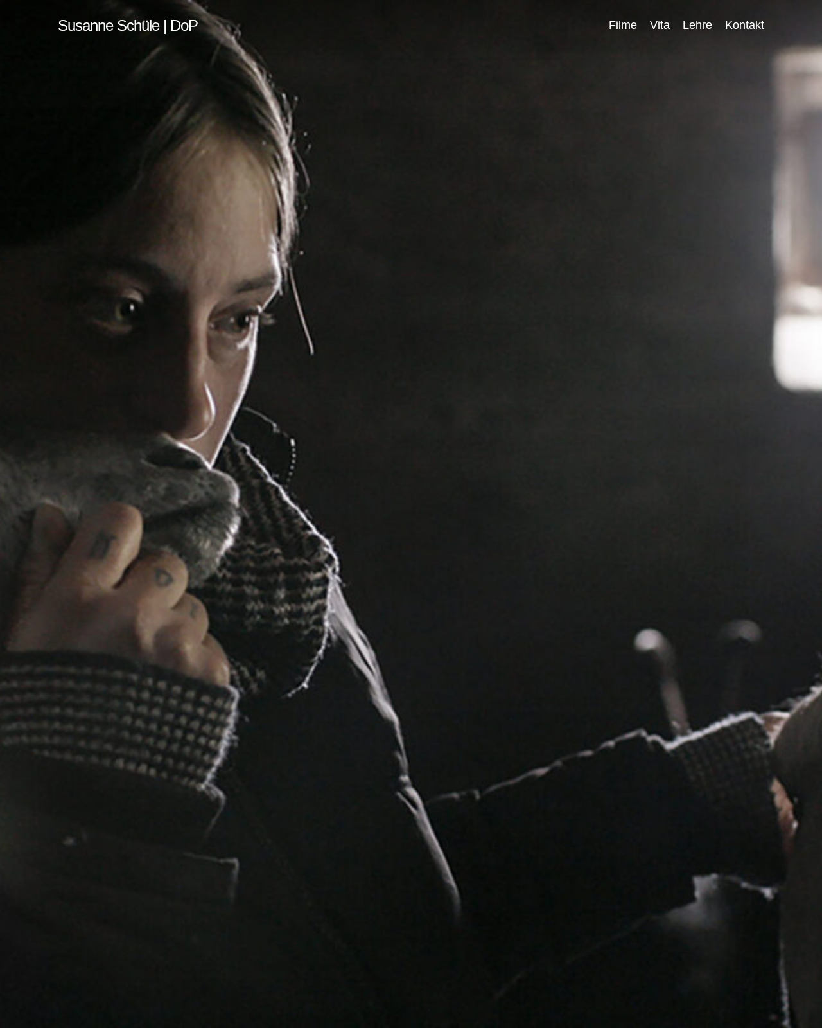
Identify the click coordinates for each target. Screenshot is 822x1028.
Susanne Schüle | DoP (128, 25)
